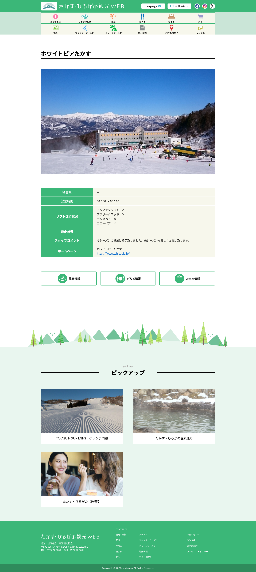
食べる (142, 21)
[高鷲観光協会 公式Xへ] (212, 6)
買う (200, 21)
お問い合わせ (182, 6)
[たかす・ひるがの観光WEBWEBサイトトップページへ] (84, 3)
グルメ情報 (134, 278)
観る (55, 32)
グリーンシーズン (113, 32)
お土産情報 (193, 278)
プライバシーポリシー (197, 551)
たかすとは (55, 21)
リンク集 (200, 32)
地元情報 (142, 32)
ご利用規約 (192, 545)
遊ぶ (113, 21)
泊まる (171, 21)
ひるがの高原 (84, 21)
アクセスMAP (171, 32)
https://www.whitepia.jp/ (113, 253)
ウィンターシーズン (84, 32)
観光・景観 (121, 534)
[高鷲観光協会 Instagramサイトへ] (204, 6)
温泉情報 (74, 278)
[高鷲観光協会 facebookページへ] (197, 6)
